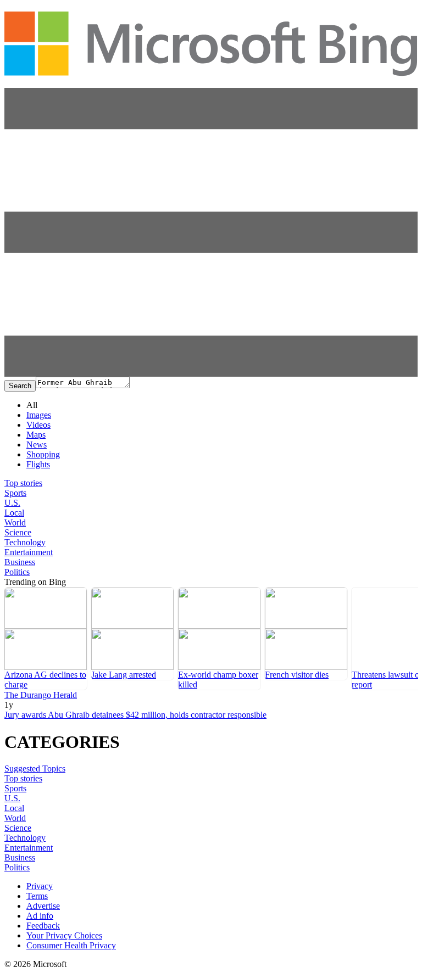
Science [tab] (17, 532)
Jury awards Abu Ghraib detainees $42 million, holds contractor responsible (135, 714)
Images (38, 415)
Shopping (43, 454)
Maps (36, 434)
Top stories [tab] (23, 483)
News (36, 444)
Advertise (43, 905)
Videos (38, 424)
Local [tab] (14, 512)
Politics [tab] (17, 572)
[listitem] (45, 639)
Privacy (39, 886)
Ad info (39, 915)
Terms (37, 896)
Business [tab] (19, 562)
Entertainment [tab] (28, 552)
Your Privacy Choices (64, 935)
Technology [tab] (25, 542)
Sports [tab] (15, 493)
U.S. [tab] (12, 502)
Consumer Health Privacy (71, 945)
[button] (211, 373)
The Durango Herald (40, 695)
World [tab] (15, 522)
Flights (38, 464)
